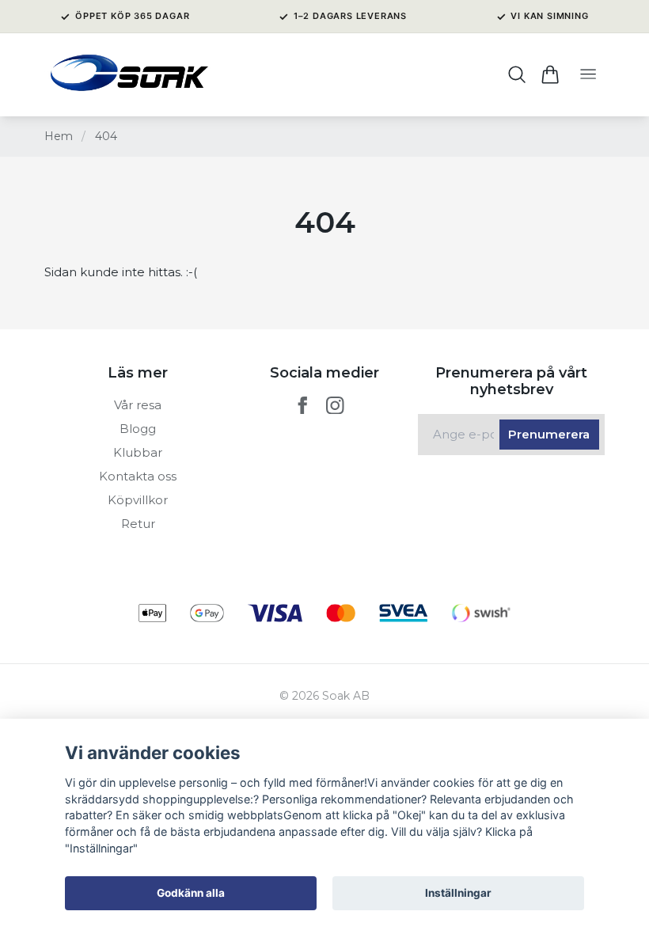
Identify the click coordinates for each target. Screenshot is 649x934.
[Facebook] (303, 406)
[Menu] (588, 74)
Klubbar (137, 452)
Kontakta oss (137, 476)
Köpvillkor (138, 499)
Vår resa (137, 404)
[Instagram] (335, 406)
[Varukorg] (549, 74)
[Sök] (517, 74)
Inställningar (458, 893)
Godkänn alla (191, 893)
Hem (58, 136)
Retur (138, 523)
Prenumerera (549, 434)
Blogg (138, 428)
